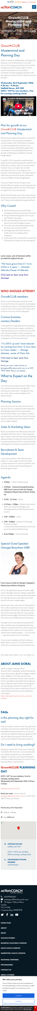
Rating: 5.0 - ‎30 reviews (29, 2)
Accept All (18, 996)
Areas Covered (7, 975)
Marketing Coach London (13, 953)
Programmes (7, 965)
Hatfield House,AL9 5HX (10, 788)
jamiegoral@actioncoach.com (13, 368)
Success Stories (8, 938)
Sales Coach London (10, 948)
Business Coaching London (14, 943)
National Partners (10, 960)
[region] (18, 993)
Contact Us (6, 970)
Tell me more (27, 1009)
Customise (18, 1001)
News (3, 933)
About (4, 928)
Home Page (6, 923)
